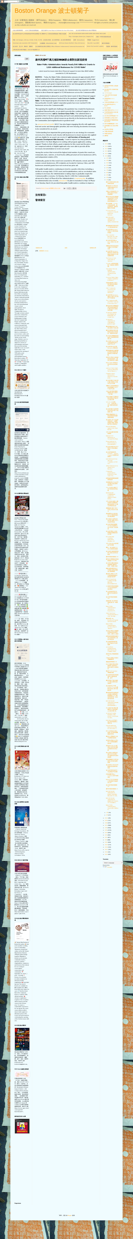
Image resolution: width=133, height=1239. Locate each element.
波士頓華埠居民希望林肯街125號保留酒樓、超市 (112, 676)
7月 (107, 170)
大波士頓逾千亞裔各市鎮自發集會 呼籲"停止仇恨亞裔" (112, 398)
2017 (106, 825)
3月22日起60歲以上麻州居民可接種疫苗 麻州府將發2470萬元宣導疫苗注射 (112, 503)
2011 (106, 840)
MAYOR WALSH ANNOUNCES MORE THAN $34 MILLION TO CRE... (112, 794)
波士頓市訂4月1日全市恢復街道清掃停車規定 (112, 766)
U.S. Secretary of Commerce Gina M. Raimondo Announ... (112, 213)
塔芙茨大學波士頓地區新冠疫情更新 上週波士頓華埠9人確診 (112, 359)
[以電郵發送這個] (68, 188)
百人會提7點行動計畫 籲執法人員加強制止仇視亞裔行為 (112, 709)
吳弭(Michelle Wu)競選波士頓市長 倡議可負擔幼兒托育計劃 (112, 748)
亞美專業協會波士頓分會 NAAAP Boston (111, 112)
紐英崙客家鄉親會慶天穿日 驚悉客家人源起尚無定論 (112, 637)
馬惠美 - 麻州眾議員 (111, 46)
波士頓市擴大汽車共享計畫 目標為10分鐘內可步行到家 (112, 382)
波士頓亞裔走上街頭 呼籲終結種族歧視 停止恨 (112, 533)
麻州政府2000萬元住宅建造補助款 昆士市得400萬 (112, 187)
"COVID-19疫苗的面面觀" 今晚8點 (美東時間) (112, 265)
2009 (106, 844)
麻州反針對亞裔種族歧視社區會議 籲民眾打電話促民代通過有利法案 (112, 308)
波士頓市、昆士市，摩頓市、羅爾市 (23, 46)
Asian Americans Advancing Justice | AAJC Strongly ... (112, 614)
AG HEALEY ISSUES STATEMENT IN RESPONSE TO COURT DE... (111, 315)
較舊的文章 (93, 248)
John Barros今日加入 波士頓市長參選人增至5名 (112, 722)
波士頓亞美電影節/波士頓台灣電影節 (86, 30)
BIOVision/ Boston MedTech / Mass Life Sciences (72, 43)
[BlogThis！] (70, 188)
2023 (106, 151)
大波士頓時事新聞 (18, 30)
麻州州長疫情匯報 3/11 (112, 556)
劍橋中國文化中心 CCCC (111, 110)
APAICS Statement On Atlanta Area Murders (112, 467)
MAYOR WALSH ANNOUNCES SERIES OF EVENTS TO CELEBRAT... (112, 800)
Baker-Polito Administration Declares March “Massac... (111, 626)
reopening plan (80, 178)
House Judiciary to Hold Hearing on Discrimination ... (111, 443)
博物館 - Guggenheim (93, 40)
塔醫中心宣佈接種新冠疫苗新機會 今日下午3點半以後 (112, 387)
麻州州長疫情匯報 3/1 (112, 789)
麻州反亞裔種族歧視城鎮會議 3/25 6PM (112, 559)
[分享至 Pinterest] (76, 188)
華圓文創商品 (108, 133)
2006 (106, 852)
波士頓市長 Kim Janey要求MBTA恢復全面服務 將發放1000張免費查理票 (112, 253)
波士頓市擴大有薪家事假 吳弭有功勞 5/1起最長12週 (112, 410)
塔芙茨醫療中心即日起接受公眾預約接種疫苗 (112, 761)
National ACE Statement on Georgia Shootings (112, 437)
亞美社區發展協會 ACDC (111, 102)
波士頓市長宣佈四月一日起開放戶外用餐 (112, 770)
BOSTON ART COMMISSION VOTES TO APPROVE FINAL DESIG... (111, 496)
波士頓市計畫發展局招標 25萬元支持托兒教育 (112, 553)
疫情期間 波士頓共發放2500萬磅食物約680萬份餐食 (112, 515)
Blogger (70, 1215)
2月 (107, 812)
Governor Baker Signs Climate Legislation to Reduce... (112, 279)
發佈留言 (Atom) (43, 251)
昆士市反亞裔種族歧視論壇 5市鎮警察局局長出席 (112, 337)
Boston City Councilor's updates (95, 46)
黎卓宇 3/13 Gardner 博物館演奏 (111, 671)
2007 (106, 849)
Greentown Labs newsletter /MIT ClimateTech (25, 43)
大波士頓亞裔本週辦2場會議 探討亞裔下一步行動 (112, 393)
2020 (106, 818)
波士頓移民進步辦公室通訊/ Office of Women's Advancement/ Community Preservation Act (59, 46)
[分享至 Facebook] (74, 188)
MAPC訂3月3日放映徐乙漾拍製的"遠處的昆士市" (112, 781)
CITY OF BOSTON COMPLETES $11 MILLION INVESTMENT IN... (112, 581)
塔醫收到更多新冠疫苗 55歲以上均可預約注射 (112, 247)
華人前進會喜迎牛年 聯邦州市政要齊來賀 (112, 593)
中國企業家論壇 (108, 131)
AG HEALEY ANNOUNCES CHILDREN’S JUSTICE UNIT (110, 322)
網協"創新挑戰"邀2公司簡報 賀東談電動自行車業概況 (112, 570)
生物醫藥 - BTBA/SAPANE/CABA (48, 43)
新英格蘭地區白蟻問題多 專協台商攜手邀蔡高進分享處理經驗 (112, 353)
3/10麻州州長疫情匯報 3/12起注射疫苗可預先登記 (112, 587)
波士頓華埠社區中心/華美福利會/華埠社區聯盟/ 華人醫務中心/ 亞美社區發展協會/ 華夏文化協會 (39, 33)
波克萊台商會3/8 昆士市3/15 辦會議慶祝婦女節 (112, 742)
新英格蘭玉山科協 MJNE (111, 118)
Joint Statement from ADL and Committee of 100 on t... (112, 461)
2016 (106, 827)
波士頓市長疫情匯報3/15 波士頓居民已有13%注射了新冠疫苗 (112, 527)
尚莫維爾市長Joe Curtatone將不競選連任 (112, 775)
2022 (106, 153)
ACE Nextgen (108, 93)
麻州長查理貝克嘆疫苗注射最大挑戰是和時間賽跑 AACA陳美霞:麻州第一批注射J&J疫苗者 (112, 695)
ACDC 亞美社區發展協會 (32, 30)
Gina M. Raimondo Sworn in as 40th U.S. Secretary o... (111, 727)
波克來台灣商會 (108, 129)
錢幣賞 (106, 135)
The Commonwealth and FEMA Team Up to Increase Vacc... (112, 302)
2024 (106, 148)
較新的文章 (39, 248)
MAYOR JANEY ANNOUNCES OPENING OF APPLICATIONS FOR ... (112, 220)
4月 (107, 177)
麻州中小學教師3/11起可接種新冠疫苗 (112, 737)
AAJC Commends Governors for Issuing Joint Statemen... (111, 290)
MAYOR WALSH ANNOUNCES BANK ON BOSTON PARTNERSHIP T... (112, 703)
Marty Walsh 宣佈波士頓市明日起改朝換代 (112, 364)
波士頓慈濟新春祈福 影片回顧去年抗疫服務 (112, 643)
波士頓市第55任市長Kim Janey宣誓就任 (112, 347)
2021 (106, 156)
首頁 (66, 248)
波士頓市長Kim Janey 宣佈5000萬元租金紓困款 (112, 231)
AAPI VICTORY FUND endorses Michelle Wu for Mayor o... (112, 369)
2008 (106, 847)
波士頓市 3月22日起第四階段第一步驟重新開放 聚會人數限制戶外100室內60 (112, 422)
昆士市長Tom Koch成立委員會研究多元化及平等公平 (112, 342)
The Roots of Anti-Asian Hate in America (111, 259)
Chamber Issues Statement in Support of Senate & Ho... (112, 376)
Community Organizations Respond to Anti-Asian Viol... (111, 473)
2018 (106, 823)
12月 (107, 158)
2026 (106, 144)
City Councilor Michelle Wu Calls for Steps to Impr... (112, 236)
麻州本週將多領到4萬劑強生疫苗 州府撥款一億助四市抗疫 (112, 332)
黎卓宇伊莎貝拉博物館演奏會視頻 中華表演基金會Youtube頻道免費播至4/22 (112, 199)
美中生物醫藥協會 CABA (111, 123)
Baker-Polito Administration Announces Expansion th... (111, 608)
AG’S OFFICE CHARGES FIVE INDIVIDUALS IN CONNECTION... (111, 649)
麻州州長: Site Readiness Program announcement (112, 620)
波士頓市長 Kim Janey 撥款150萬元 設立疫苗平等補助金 (112, 296)
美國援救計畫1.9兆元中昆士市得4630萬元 (112, 509)
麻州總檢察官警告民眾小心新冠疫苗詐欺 (112, 226)
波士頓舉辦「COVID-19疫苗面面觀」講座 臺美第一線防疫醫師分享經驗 (112, 206)
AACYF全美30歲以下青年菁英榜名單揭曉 (112, 489)
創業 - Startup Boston (79, 40)
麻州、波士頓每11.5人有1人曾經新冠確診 (112, 548)
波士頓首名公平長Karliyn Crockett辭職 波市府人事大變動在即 (112, 688)
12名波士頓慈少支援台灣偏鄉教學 (112, 658)
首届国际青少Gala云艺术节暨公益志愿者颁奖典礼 (112, 483)
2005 (106, 854)
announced (63, 181)
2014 (106, 832)
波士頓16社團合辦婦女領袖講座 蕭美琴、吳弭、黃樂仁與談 (112, 564)
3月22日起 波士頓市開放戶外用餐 (112, 544)
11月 (107, 160)
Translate (109, 867)
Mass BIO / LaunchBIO (93, 43)
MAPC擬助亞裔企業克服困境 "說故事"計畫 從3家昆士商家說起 (112, 666)
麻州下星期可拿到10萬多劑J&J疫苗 (112, 182)
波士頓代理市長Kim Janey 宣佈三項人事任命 (112, 242)
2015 (106, 830)
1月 (107, 815)
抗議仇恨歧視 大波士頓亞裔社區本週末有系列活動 (112, 284)
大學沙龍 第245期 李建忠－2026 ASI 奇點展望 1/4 (26, 49)
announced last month (46, 124)
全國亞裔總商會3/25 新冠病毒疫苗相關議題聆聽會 (112, 416)
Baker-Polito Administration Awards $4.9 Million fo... (112, 807)
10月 (107, 163)
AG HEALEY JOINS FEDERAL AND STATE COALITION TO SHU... (112, 715)
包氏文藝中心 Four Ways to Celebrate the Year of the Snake (57, 30)
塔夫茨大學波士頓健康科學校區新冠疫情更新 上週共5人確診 (112, 632)
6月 (107, 172)
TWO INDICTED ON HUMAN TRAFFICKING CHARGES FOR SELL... (111, 272)
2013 (106, 835)
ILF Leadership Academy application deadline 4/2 (110, 539)
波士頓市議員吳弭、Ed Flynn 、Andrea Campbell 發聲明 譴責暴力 (112, 454)
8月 (107, 167)
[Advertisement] (22, 1168)
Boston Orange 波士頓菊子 (52, 10)
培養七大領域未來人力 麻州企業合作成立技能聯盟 (112, 193)
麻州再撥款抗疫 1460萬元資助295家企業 (112, 327)
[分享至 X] (72, 188)
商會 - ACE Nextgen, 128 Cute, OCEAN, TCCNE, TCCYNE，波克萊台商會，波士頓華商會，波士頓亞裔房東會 (42, 40)
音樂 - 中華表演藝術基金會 (103, 36)
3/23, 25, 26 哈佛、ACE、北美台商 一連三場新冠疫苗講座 (112, 404)
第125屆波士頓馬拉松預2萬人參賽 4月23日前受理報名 (112, 520)
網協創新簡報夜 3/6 (111, 661)
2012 (106, 837)
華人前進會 (107, 108)
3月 (107, 180)
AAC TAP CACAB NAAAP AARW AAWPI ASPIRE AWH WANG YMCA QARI (87, 33)
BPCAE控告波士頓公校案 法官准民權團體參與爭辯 (112, 732)
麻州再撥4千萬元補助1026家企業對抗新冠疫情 (112, 682)
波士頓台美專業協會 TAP (111, 116)
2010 (106, 842)
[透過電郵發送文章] (64, 188)
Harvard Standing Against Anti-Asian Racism (112, 428)
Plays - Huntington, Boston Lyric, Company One (81, 36)
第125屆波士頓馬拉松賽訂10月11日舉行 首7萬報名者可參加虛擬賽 (112, 755)
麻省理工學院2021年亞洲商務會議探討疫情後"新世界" (112, 575)
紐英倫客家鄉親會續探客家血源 (112, 478)
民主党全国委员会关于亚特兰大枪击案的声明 (112, 448)
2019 (106, 820)
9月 (107, 165)
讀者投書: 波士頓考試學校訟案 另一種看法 (112, 602)
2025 (106, 146)
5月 (107, 175)
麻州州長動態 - (106, 43)
